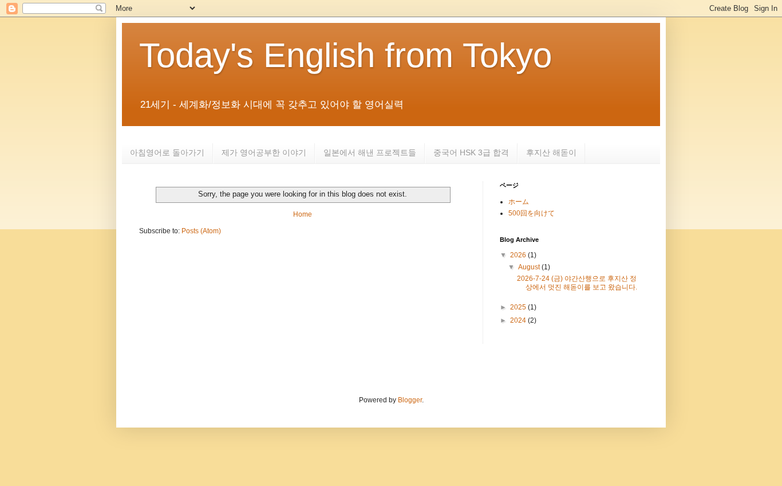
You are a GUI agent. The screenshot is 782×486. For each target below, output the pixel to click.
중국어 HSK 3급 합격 (471, 152)
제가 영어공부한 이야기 (264, 152)
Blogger (410, 400)
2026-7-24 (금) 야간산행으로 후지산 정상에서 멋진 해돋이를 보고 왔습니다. (577, 283)
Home (302, 214)
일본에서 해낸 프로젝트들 (369, 152)
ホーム (518, 202)
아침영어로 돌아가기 (167, 152)
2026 (519, 255)
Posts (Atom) (201, 231)
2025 (519, 307)
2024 (519, 320)
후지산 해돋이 (551, 152)
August (530, 267)
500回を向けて (531, 213)
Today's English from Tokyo (345, 55)
